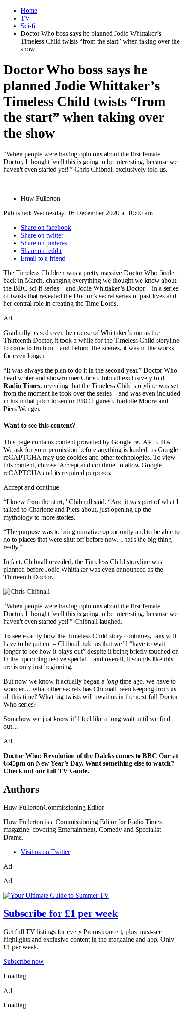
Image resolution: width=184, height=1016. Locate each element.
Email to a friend (43, 258)
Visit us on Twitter (45, 851)
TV (25, 18)
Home (29, 10)
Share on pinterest (45, 243)
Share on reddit (41, 250)
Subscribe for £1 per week (60, 913)
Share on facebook (46, 227)
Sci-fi (28, 25)
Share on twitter (42, 235)
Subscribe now (23, 961)
